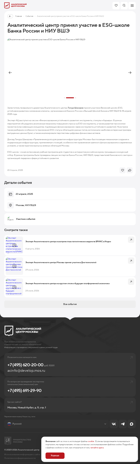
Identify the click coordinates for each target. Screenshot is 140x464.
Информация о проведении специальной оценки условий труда (31, 347)
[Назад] (10, 72)
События (29, 16)
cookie (91, 441)
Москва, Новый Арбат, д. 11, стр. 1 (26, 407)
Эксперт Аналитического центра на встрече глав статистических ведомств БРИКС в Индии (68, 241)
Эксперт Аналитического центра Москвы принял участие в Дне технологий (60, 262)
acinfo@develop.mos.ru (26, 370)
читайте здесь (97, 447)
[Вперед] (130, 72)
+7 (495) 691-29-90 (24, 390)
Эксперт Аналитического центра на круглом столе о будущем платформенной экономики (67, 283)
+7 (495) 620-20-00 (31, 365)
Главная (18, 16)
